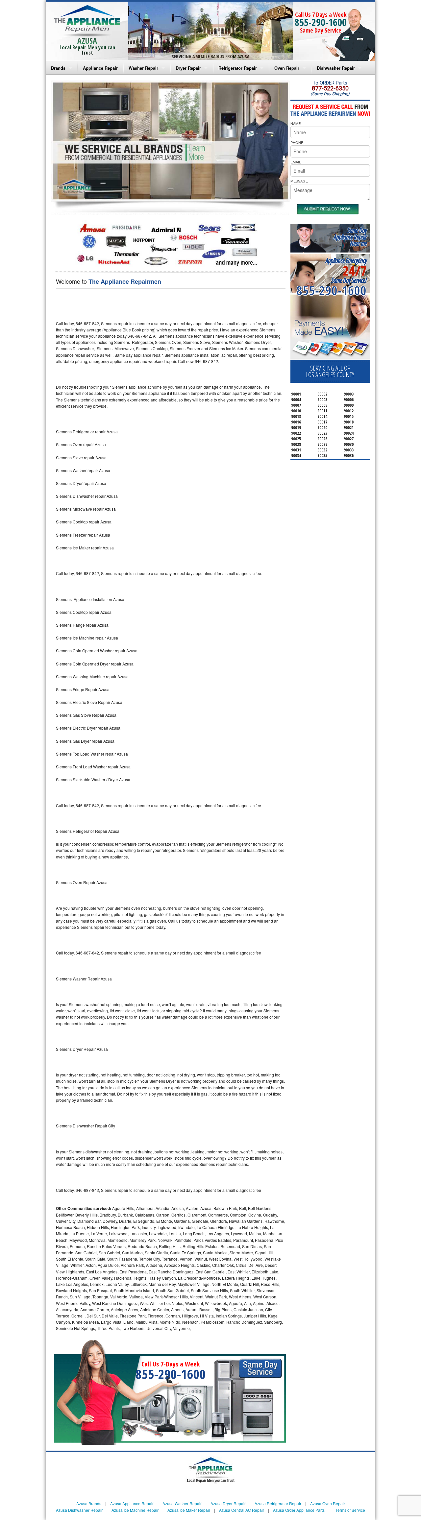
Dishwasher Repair (336, 68)
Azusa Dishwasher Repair (79, 1510)
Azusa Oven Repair (327, 1503)
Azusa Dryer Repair (228, 1503)
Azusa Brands (88, 1503)
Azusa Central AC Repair (241, 1510)
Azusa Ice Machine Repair (135, 1510)
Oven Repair (286, 68)
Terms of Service (350, 1510)
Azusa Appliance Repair (132, 1503)
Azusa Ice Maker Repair (188, 1510)
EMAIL (295, 161)
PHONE (296, 142)
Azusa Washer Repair (182, 1503)
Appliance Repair (100, 68)
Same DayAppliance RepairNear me (350, 237)
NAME (295, 123)
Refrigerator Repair (237, 68)
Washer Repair (143, 68)
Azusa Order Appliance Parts (299, 1510)
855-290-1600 (321, 22)
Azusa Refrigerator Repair (278, 1503)
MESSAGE (299, 180)
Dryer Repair (188, 68)
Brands (58, 68)
